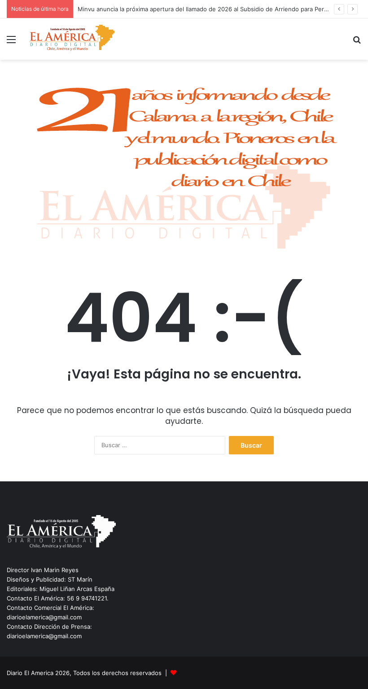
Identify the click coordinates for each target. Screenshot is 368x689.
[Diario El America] (71, 39)
